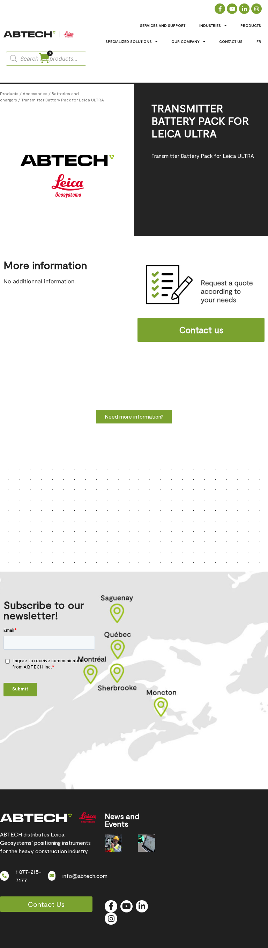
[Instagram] (256, 8)
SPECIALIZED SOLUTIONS (128, 41)
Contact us (201, 329)
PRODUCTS (250, 25)
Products (9, 93)
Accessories (35, 93)
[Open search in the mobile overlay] (46, 59)
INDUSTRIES (210, 25)
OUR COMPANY (185, 41)
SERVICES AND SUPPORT (162, 25)
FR (258, 41)
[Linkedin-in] (244, 8)
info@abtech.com (84, 875)
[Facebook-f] (220, 8)
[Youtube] (232, 8)
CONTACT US (231, 41)
